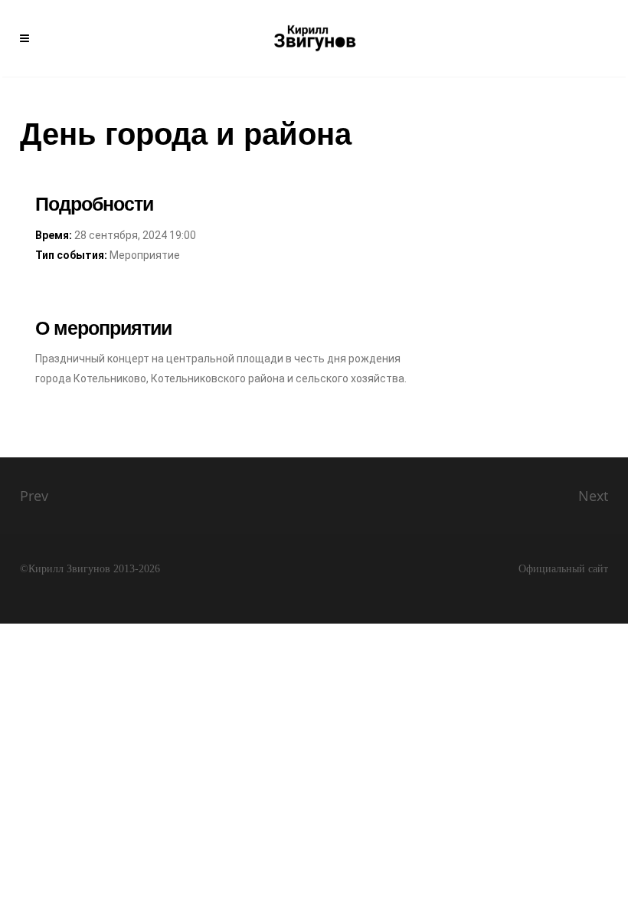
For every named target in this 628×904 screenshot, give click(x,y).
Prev (34, 495)
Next (593, 495)
